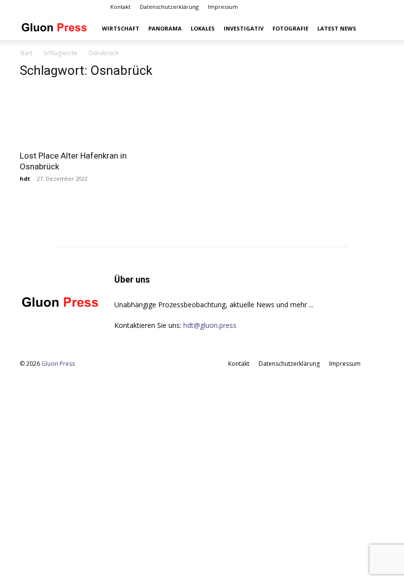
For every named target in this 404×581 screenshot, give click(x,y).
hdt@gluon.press (209, 325)
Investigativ (244, 28)
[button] (372, 28)
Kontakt (120, 6)
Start (26, 53)
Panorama (165, 28)
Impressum (223, 6)
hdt (25, 178)
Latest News (336, 28)
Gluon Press (58, 363)
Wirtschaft (120, 28)
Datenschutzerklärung (169, 6)
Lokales (203, 28)
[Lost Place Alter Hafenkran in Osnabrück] (76, 116)
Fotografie (290, 28)
